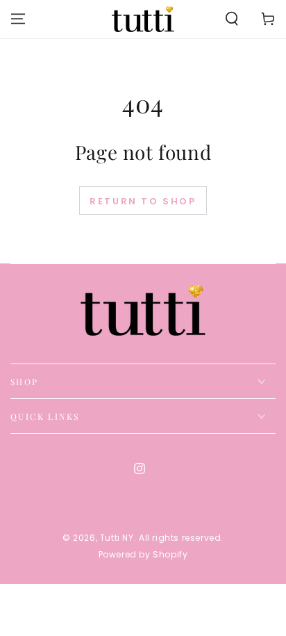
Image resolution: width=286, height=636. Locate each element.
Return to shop (143, 201)
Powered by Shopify (143, 554)
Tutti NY (117, 538)
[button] (232, 19)
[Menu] (18, 19)
